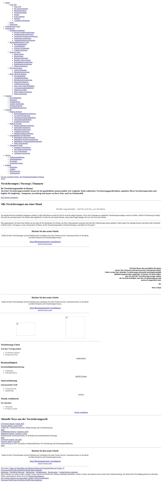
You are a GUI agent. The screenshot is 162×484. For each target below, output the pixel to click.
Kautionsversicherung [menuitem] (21, 122)
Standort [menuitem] (17, 18)
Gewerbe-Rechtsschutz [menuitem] (22, 116)
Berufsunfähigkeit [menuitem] (20, 44)
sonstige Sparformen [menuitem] (17, 104)
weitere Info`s (81, 358)
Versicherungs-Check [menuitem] (12, 26)
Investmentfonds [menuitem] (15, 98)
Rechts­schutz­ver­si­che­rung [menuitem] (23, 80)
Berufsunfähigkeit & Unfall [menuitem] (19, 42)
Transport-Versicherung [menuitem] (22, 147)
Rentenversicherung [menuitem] (21, 58)
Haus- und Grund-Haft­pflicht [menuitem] (24, 86)
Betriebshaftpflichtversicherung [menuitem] (25, 114)
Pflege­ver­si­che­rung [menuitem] (20, 66)
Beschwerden (53, 472)
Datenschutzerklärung (36, 476)
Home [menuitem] (7, 3)
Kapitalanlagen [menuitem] (15, 102)
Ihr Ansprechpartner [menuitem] (21, 9)
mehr (2, 430)
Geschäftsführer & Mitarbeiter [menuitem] (20, 135)
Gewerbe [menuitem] (8, 110)
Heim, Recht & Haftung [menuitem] (18, 74)
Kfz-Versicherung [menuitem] (16, 68)
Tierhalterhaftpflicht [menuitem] (21, 78)
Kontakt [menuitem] (8, 165)
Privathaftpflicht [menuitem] (19, 76)
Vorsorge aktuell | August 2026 (11, 426)
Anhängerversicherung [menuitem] (22, 153)
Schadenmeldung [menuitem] (16, 159)
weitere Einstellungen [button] (41, 478)
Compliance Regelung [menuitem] (22, 20)
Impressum (4, 472)
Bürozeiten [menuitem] (13, 167)
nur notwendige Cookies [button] (24, 478)
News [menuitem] (12, 22)
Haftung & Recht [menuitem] (16, 112)
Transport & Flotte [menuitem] (16, 145)
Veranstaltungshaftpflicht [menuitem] (22, 120)
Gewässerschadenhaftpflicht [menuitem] (24, 88)
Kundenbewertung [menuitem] (16, 163)
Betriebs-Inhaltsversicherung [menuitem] (24, 126)
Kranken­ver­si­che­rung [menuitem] (17, 30)
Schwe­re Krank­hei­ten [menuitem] (21, 48)
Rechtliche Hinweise (17, 472)
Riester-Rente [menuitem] (19, 54)
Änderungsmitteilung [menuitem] (17, 157)
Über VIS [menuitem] (13, 5)
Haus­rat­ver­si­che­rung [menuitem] (21, 82)
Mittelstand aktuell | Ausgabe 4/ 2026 (14, 434)
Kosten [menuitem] (16, 15)
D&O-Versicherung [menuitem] (21, 143)
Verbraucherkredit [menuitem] (16, 106)
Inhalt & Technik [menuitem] (15, 124)
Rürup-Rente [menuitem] (18, 56)
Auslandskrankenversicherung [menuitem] (24, 40)
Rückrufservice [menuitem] (15, 171)
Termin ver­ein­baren (81, 412)
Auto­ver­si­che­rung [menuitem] (20, 70)
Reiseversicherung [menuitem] (20, 94)
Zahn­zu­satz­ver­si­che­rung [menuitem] (22, 38)
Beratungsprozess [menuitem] (20, 11)
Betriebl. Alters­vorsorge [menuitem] (22, 60)
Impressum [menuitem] (13, 24)
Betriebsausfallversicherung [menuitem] (23, 133)
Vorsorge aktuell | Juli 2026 (10, 441)
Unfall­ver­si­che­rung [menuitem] (20, 50)
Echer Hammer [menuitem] (19, 17)
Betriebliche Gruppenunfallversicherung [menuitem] (28, 141)
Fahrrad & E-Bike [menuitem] (20, 90)
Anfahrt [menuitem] (12, 169)
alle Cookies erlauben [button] (8, 478)
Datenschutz (30, 472)
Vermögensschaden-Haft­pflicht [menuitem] (25, 118)
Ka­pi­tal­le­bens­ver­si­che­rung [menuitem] (23, 62)
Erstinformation (41, 472)
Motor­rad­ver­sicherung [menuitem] (22, 72)
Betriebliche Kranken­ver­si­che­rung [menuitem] (26, 139)
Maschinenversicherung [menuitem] (22, 129)
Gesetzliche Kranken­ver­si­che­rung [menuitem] (26, 36)
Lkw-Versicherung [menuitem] (20, 151)
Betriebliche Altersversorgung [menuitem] (24, 137)
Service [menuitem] (7, 155)
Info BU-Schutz (81, 376)
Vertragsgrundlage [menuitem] (20, 13)
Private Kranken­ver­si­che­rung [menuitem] (24, 32)
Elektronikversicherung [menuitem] (22, 127)
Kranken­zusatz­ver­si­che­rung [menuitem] (23, 34)
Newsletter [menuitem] (13, 161)
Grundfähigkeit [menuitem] (19, 46)
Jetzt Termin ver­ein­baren (9, 198)
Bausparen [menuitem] (13, 100)
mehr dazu (81, 394)
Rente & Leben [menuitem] (15, 52)
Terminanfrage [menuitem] (15, 173)
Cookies (62, 472)
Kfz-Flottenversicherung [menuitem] (22, 149)
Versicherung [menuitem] (9, 28)
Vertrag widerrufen (71, 472)
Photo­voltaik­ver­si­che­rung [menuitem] (23, 92)
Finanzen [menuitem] (8, 96)
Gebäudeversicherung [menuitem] (21, 84)
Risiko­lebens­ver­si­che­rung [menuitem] (23, 64)
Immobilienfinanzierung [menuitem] (18, 108)
